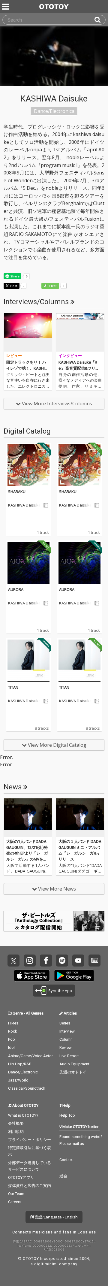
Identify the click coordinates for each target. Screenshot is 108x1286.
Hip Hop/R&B (20, 1064)
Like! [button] (52, 286)
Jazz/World (18, 1080)
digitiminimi (46, 1264)
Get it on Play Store (74, 976)
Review (65, 1047)
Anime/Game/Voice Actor (30, 1056)
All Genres (35, 1013)
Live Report (69, 1056)
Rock (12, 1031)
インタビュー (70, 355)
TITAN (13, 687)
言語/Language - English (56, 1217)
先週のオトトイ (73, 1072)
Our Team (16, 1193)
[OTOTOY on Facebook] (46, 961)
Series (64, 1023)
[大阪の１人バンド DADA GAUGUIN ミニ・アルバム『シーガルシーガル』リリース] (80, 817)
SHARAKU (17, 491)
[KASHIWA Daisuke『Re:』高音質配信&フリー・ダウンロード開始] (80, 332)
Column (66, 1039)
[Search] (99, 19)
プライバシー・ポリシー (29, 1139)
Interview (67, 1031)
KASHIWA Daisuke (24, 505)
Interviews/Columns (37, 302)
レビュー (14, 355)
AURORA (15, 589)
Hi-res (13, 1023)
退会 (63, 1176)
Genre (18, 1013)
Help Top (67, 1115)
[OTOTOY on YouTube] (78, 961)
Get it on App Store (32, 976)
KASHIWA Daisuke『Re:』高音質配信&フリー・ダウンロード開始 (78, 368)
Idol (11, 1047)
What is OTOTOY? (23, 1115)
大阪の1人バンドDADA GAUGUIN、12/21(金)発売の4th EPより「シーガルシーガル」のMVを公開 (27, 853)
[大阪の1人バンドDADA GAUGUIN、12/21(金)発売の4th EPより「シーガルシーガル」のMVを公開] (28, 817)
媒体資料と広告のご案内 (29, 1185)
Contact (66, 1159)
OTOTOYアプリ (21, 1177)
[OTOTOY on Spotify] (62, 961)
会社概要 (16, 1123)
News (13, 787)
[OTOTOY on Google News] (94, 961)
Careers (14, 1202)
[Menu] (6, 6)
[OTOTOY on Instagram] (30, 961)
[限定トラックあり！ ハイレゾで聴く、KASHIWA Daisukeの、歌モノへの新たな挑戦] (28, 332)
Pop (11, 1039)
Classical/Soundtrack (26, 1088)
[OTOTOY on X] (14, 961)
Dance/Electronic (23, 1072)
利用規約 (16, 1131)
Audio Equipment (74, 1064)
